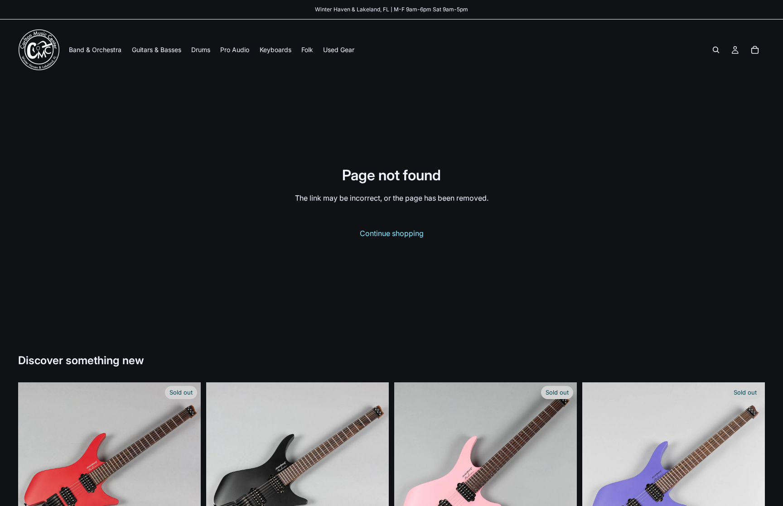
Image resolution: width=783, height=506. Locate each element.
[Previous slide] (31, 473)
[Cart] (755, 50)
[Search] (716, 50)
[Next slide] (187, 473)
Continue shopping (392, 233)
